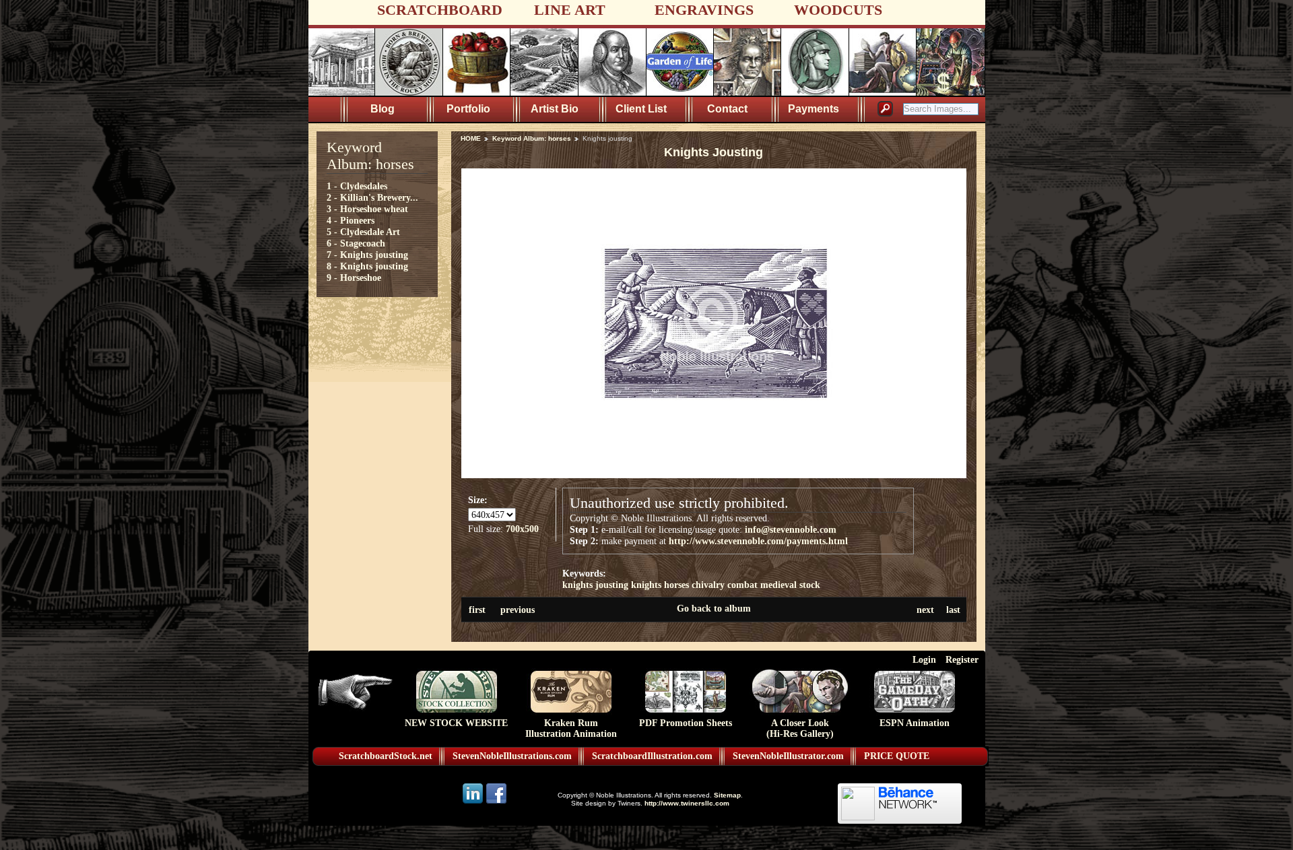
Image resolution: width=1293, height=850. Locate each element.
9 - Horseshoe (354, 277)
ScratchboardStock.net (385, 756)
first (477, 609)
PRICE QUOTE (896, 756)
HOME (471, 138)
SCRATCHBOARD (439, 9)
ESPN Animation (915, 723)
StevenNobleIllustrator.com (788, 756)
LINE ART (569, 9)
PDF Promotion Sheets (685, 723)
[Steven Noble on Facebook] (496, 802)
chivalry (708, 584)
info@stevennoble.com (790, 529)
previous (517, 609)
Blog (382, 109)
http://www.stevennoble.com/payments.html (758, 540)
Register (962, 659)
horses (676, 584)
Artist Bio (554, 109)
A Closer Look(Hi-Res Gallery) (800, 728)
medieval (778, 584)
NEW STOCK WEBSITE (456, 723)
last (953, 609)
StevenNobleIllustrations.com (512, 756)
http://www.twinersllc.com (686, 803)
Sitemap (727, 795)
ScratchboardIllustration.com (652, 756)
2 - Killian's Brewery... (372, 197)
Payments (813, 109)
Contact (727, 109)
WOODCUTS (838, 9)
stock (809, 584)
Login (924, 659)
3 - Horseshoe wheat (367, 208)
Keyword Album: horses (531, 138)
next (925, 609)
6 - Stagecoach (356, 243)
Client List (641, 109)
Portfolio (468, 109)
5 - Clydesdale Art (363, 231)
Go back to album (714, 608)
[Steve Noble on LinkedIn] (474, 802)
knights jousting (595, 584)
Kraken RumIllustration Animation (571, 728)
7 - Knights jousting (367, 254)
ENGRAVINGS (704, 9)
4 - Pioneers (350, 220)
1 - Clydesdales (357, 186)
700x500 (522, 528)
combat (742, 584)
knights (646, 584)
